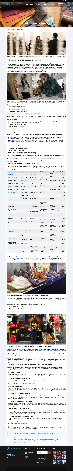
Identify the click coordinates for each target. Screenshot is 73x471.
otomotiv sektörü (44, 102)
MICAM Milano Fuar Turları (20, 141)
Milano (22, 192)
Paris (22, 180)
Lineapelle (10, 174)
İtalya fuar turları (44, 350)
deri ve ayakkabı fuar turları (17, 258)
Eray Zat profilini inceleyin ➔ (19, 442)
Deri (17, 29)
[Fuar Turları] (13, 448)
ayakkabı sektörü (42, 259)
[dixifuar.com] (10, 4)
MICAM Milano (11, 192)
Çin (15, 116)
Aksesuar (9, 29)
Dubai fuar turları (11, 155)
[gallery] (54, 452)
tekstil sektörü (34, 259)
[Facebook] (62, 0)
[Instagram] (63, 0)
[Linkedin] (65, 0)
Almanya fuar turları (53, 350)
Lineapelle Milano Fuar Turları (17, 140)
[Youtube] (67, 0)
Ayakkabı (14, 29)
